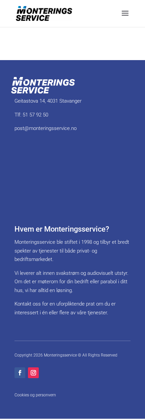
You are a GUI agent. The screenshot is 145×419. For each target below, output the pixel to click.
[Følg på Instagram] (33, 372)
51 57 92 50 (35, 115)
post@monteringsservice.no (45, 128)
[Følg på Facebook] (19, 372)
